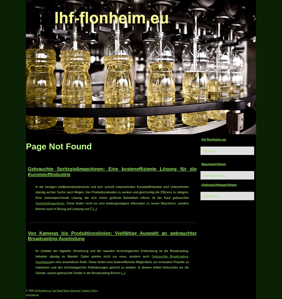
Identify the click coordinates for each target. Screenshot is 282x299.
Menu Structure (71, 290)
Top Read (209, 150)
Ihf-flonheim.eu (43, 290)
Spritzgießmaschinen (49, 203)
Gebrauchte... (211, 196)
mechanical (32, 294)
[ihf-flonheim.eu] (141, 67)
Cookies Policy (89, 290)
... (95, 209)
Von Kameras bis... (214, 175)
